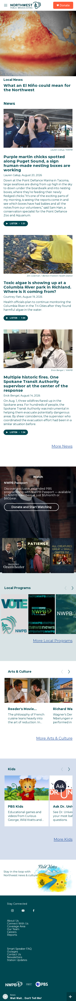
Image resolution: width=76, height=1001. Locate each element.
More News (62, 446)
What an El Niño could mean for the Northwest (37, 87)
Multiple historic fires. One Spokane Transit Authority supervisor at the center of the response (36, 384)
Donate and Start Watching (31, 507)
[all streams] (71, 996)
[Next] (72, 588)
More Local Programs (52, 640)
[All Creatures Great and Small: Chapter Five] (62, 555)
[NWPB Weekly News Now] (41, 614)
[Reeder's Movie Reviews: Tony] (26, 690)
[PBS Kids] (26, 787)
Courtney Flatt (12, 296)
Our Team (13, 929)
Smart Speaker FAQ (19, 949)
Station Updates (17, 960)
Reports (12, 935)
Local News (13, 80)
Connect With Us (17, 923)
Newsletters (14, 957)
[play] (5, 996)
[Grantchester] (14, 555)
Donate (65, 5)
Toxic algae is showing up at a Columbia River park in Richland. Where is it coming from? (37, 287)
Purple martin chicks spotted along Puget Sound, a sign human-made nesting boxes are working (37, 163)
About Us (13, 920)
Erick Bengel (11, 395)
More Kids (63, 839)
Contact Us (14, 954)
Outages (12, 951)
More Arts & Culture (54, 738)
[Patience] (38, 555)
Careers (11, 932)
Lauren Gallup (12, 175)
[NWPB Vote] (14, 614)
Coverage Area (16, 926)
